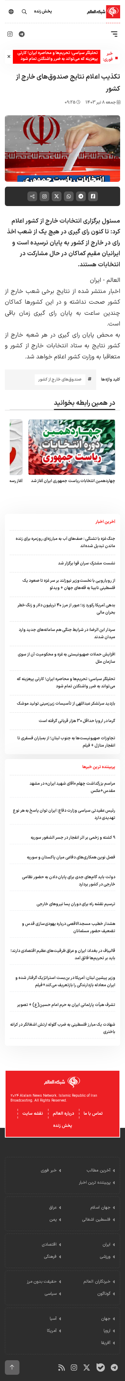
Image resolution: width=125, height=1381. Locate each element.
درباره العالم (63, 1114)
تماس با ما (93, 1114)
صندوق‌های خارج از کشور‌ (60, 379)
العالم (113, 280)
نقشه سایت (32, 1114)
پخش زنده (62, 1126)
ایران (95, 280)
